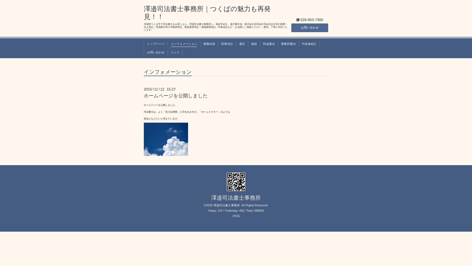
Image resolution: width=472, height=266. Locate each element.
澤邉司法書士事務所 (236, 198)
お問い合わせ (310, 27)
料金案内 (269, 43)
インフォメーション (184, 43)
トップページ (156, 43)
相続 (254, 43)
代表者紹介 (309, 43)
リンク (175, 52)
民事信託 (227, 43)
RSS (237, 216)
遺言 (242, 43)
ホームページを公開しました (176, 95)
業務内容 (209, 43)
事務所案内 (288, 43)
